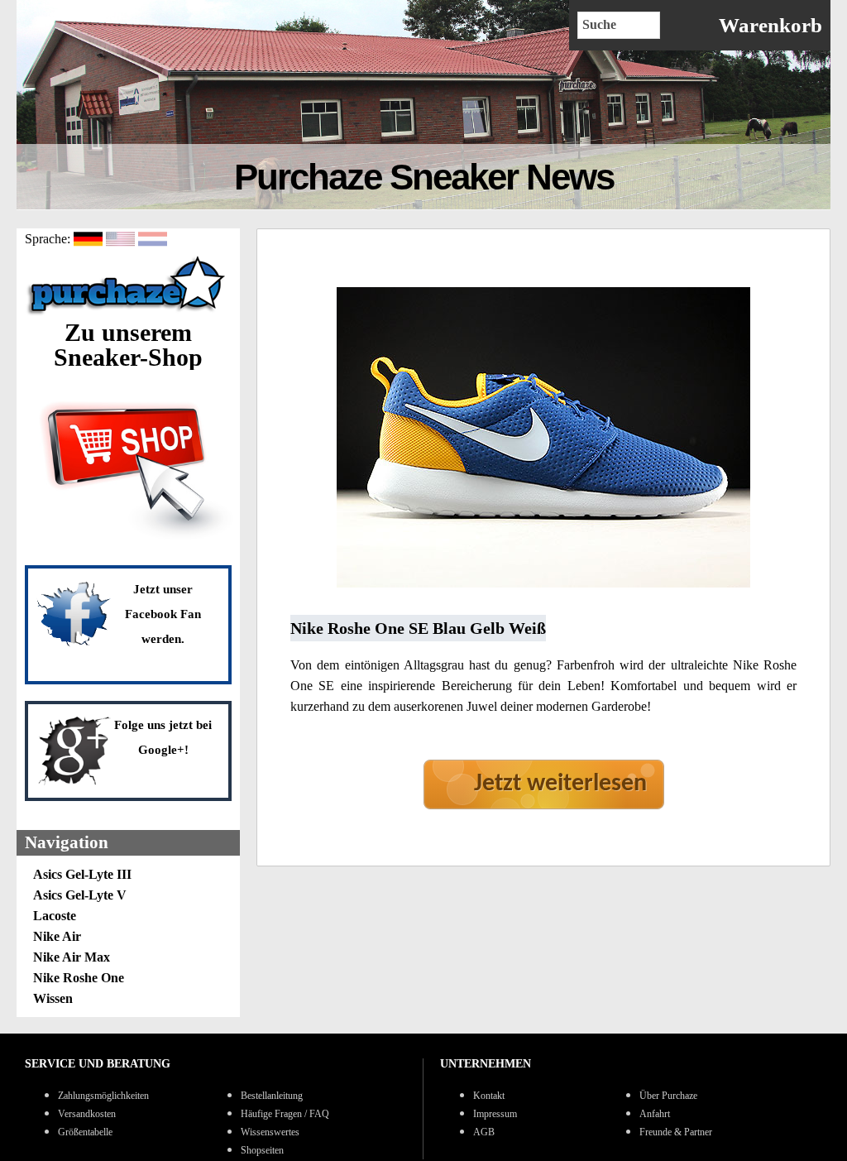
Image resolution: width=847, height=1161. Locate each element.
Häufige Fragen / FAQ (285, 1114)
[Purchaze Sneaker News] (128, 313)
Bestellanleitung (272, 1095)
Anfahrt (654, 1114)
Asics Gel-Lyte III (82, 874)
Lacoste (54, 916)
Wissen (53, 998)
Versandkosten (87, 1114)
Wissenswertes (270, 1132)
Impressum (495, 1114)
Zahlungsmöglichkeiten (103, 1095)
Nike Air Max (71, 957)
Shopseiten (262, 1150)
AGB (484, 1132)
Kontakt (489, 1095)
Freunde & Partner (675, 1132)
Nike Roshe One (78, 978)
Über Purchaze (668, 1095)
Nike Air (57, 936)
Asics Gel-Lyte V (80, 895)
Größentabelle (85, 1132)
